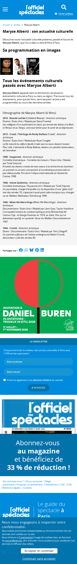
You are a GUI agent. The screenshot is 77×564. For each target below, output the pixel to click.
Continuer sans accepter (39, 559)
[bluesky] (31, 250)
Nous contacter (34, 481)
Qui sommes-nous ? (13, 481)
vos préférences (13, 540)
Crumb (13, 228)
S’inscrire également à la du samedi (35, 380)
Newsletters (51, 484)
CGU (69, 484)
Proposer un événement (30, 484)
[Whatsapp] (26, 250)
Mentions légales (12, 487)
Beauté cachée (17, 118)
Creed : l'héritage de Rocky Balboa (28, 134)
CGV (62, 484)
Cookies (27, 487)
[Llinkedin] (42, 250)
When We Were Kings (20, 202)
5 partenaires (26, 537)
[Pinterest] (37, 250)
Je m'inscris (38, 387)
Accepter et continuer (39, 551)
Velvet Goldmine (18, 182)
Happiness (15, 156)
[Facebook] (20, 250)
